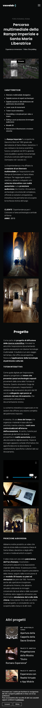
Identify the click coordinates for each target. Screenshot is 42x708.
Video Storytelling (29, 49)
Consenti (7, 704)
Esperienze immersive (14, 49)
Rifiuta (17, 704)
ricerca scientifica (16, 343)
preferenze (20, 700)
